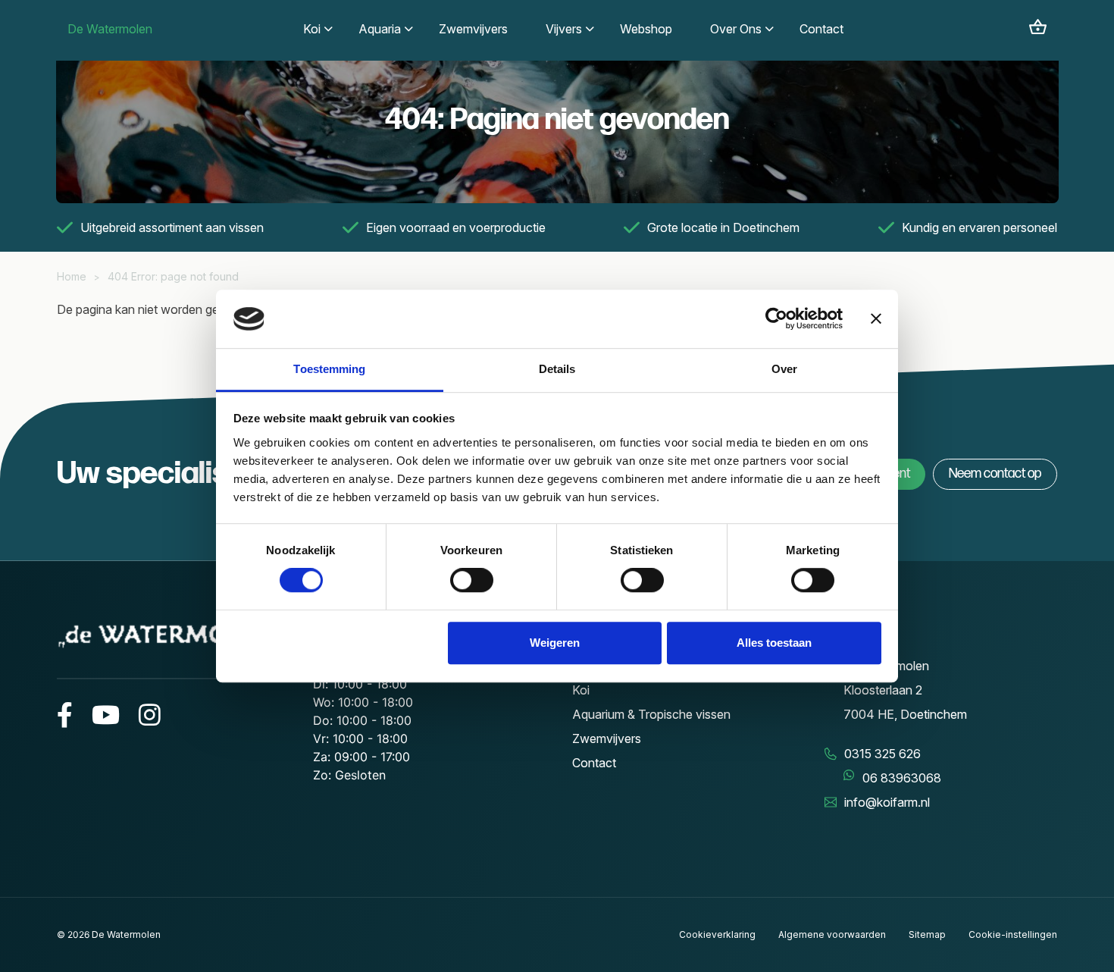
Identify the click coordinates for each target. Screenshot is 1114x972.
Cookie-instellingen (1012, 934)
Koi (581, 690)
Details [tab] (557, 368)
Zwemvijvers (606, 738)
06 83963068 (901, 777)
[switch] (471, 580)
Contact (594, 762)
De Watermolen (109, 28)
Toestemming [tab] (329, 368)
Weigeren (555, 642)
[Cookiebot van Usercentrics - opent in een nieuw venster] (776, 319)
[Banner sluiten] (876, 319)
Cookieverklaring (717, 934)
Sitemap (927, 934)
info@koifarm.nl (887, 802)
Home (71, 276)
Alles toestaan (774, 642)
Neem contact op (995, 473)
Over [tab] (784, 368)
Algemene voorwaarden (832, 934)
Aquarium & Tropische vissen (651, 714)
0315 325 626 (882, 753)
